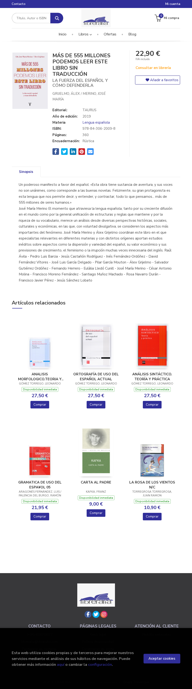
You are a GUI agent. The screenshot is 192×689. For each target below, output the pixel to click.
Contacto (19, 4)
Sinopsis (26, 171)
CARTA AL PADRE (96, 482)
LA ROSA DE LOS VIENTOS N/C (152, 484)
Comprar (39, 404)
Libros (83, 34)
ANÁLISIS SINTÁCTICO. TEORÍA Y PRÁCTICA (152, 376)
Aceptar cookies (161, 658)
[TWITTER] (96, 614)
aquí (60, 664)
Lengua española (96, 122)
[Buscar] (56, 18)
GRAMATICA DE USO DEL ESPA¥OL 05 (40, 484)
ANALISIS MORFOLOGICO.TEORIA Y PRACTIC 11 (40, 376)
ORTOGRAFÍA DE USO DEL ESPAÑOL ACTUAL (96, 376)
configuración (100, 664)
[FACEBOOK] (88, 614)
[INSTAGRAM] (103, 614)
